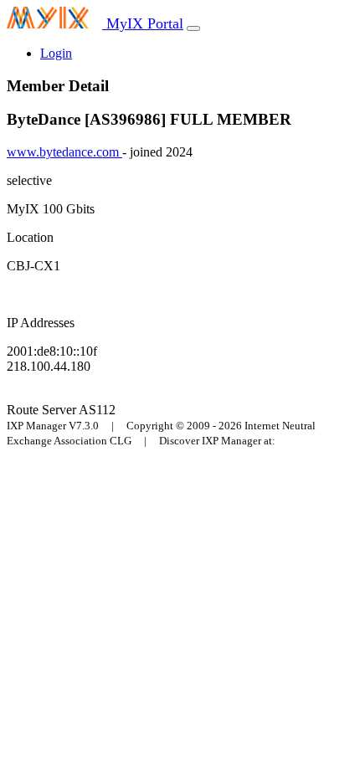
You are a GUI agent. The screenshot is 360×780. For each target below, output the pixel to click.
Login (56, 53)
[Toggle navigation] (193, 28)
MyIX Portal (142, 23)
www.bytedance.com (64, 152)
